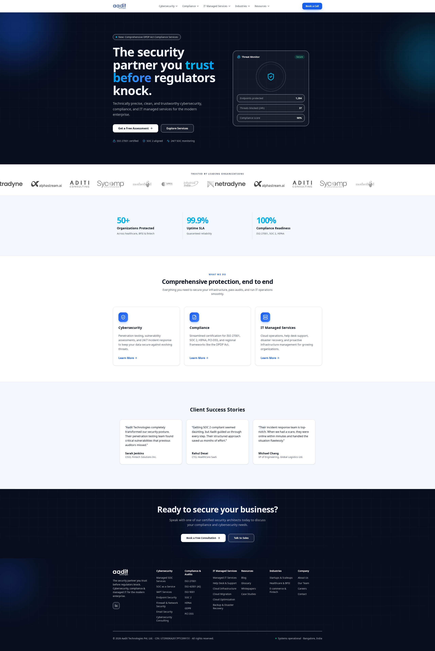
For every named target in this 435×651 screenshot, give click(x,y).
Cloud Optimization (224, 599)
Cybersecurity (167, 6)
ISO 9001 (190, 592)
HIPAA (188, 602)
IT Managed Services (215, 6)
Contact (302, 594)
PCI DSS (189, 613)
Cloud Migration (222, 594)
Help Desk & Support (225, 583)
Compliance (189, 6)
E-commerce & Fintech (278, 590)
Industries (241, 6)
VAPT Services (164, 592)
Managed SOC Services (164, 579)
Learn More (132, 358)
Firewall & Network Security (167, 604)
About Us (303, 577)
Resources (260, 6)
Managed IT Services (225, 577)
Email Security (164, 611)
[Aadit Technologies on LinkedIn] (116, 605)
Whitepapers (248, 588)
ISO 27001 (190, 581)
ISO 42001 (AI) (193, 586)
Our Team (303, 583)
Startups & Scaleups (281, 577)
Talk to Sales (241, 537)
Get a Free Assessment (133, 128)
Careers (302, 588)
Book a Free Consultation (201, 537)
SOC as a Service (165, 586)
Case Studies (248, 594)
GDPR (188, 608)
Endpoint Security (166, 597)
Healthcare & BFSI (280, 583)
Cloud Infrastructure (224, 588)
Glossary (246, 583)
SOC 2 (188, 597)
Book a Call (312, 6)
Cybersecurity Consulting (164, 618)
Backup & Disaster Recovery (223, 606)
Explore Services (177, 128)
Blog (243, 577)
